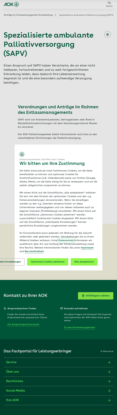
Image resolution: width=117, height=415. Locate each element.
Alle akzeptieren (84, 262)
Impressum (87, 248)
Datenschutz (66, 240)
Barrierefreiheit (34, 251)
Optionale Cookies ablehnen (48, 262)
